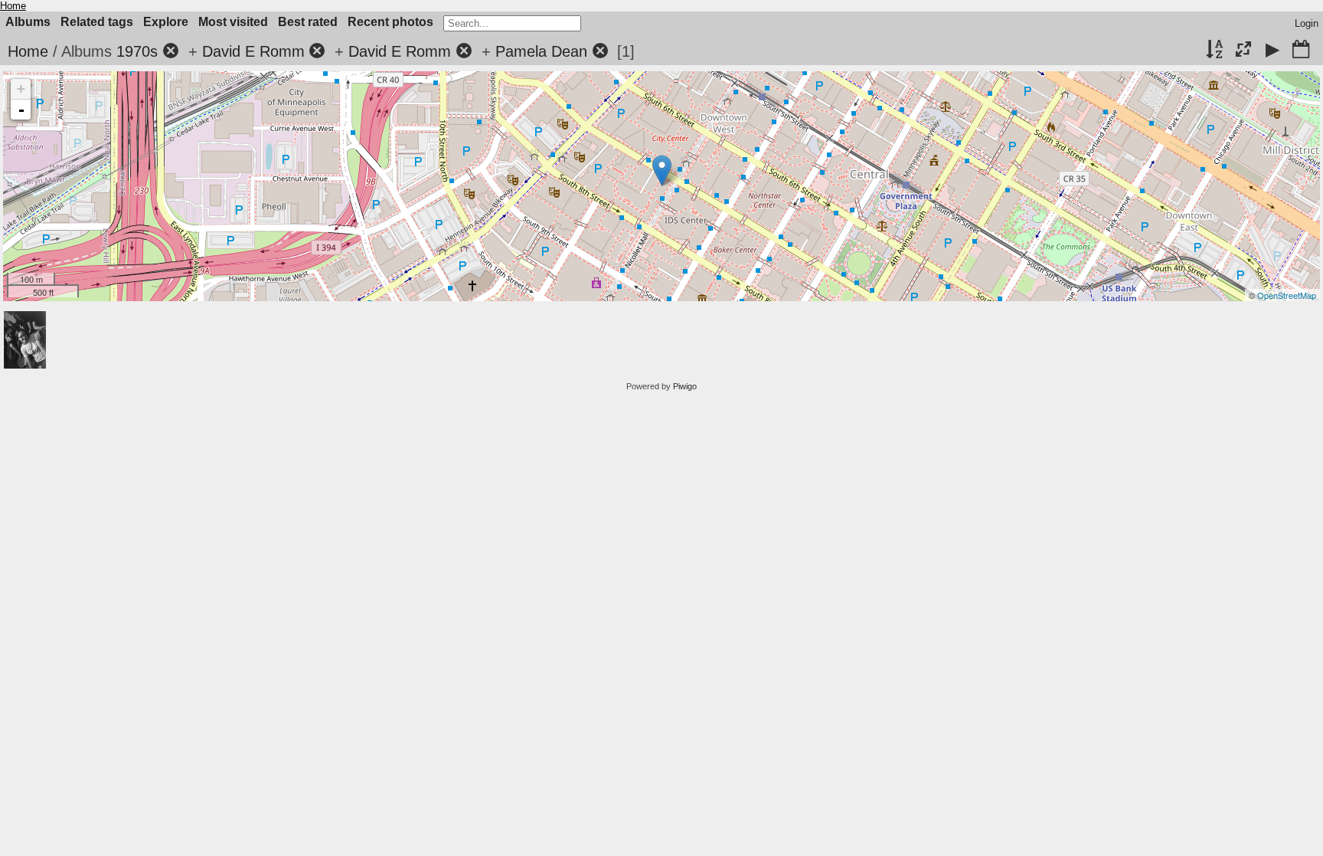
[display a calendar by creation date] (1301, 50)
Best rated (308, 21)
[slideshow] (1272, 50)
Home (13, 5)
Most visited (233, 21)
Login (1306, 23)
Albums (28, 21)
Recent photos (390, 21)
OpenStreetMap (1286, 295)
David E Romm (253, 51)
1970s (137, 51)
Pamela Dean (541, 51)
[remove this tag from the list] (171, 51)
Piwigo (685, 386)
